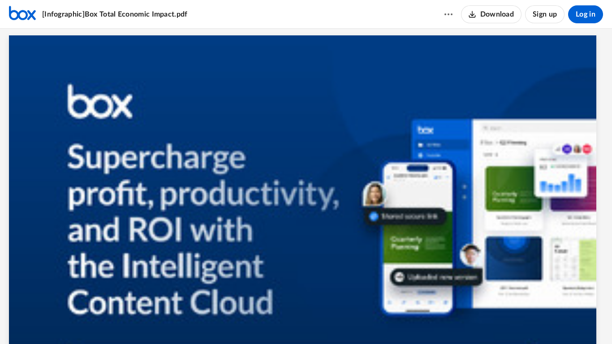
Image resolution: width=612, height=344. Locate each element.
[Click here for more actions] (448, 14)
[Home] (22, 14)
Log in (585, 14)
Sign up (545, 14)
